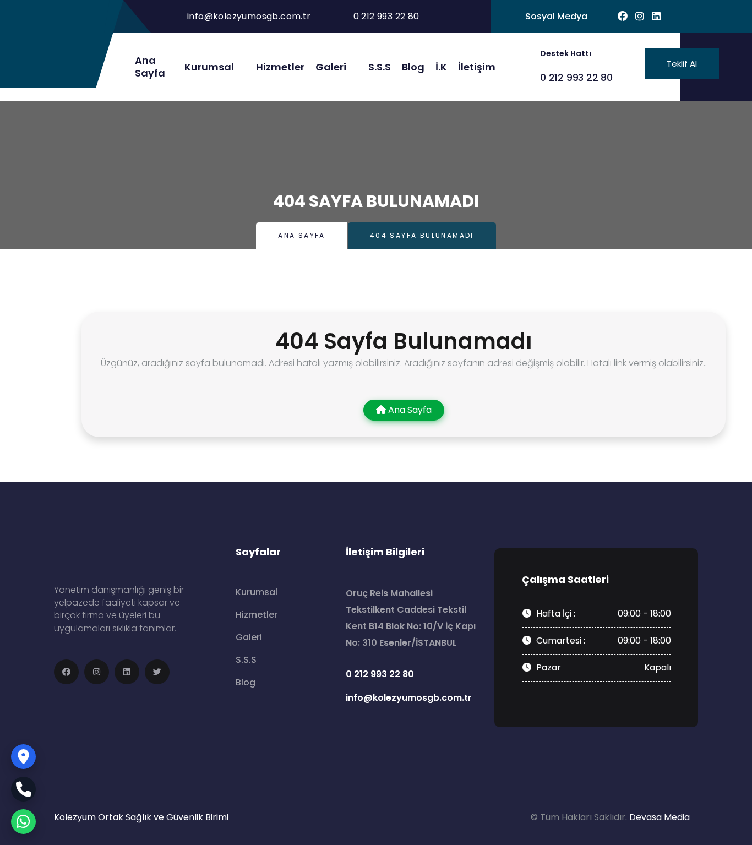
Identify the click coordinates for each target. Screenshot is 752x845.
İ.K (441, 67)
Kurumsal (209, 67)
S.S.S (379, 67)
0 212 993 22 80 (576, 77)
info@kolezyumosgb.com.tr (249, 16)
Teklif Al (682, 63)
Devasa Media (659, 817)
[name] (66, 671)
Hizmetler (280, 67)
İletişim (476, 67)
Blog (413, 67)
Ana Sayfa (301, 235)
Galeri (330, 67)
